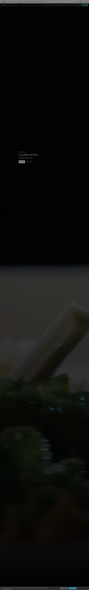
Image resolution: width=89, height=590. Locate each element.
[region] (44, 588)
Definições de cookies (63, 588)
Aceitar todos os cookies (72, 588)
